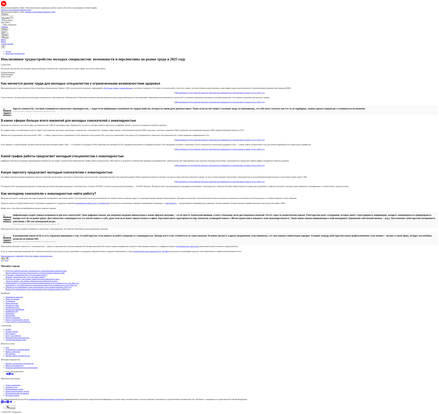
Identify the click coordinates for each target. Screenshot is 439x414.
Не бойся (165, 251)
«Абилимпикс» (171, 203)
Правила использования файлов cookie (40, 12)
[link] (5, 34)
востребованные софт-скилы (187, 246)
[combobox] (10, 407)
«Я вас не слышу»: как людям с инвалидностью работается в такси (31, 281)
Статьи (8, 51)
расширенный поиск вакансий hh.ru (147, 251)
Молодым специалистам (15, 54)
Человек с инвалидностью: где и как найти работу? (25, 277)
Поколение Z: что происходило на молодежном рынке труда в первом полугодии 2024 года (41, 285)
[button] (3, 40)
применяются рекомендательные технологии (46, 399)
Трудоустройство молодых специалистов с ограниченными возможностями (35, 273)
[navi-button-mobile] (3, 47)
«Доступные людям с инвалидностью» (118, 88)
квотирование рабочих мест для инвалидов (92, 203)
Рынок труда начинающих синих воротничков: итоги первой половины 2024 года (37, 289)
